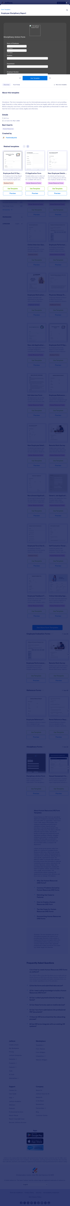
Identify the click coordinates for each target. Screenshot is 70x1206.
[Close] (67, 3)
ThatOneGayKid (11, 138)
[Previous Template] (20, 78)
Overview (6, 85)
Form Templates (5, 9)
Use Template (35, 78)
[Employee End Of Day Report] (12, 160)
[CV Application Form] (35, 160)
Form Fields (16, 85)
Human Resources (8, 129)
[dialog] (35, 603)
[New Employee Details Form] (57, 160)
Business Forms (8, 183)
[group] (12, 174)
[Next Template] (50, 78)
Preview (13, 193)
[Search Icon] (67, 10)
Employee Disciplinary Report (13, 13)
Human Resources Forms (33, 183)
